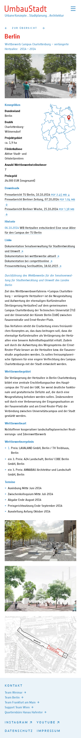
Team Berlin (12, 697)
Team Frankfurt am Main (20, 702)
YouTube (46, 722)
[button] (68, 117)
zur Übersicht (24, 27)
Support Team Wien (17, 707)
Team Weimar (13, 692)
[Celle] (43, 28)
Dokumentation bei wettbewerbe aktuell (30, 256)
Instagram (16, 722)
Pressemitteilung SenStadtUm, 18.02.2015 (31, 266)
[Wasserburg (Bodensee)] (6, 28)
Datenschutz (19, 730)
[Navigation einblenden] (73, 9)
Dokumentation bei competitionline (27, 261)
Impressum (49, 730)
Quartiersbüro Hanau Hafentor (24, 712)
